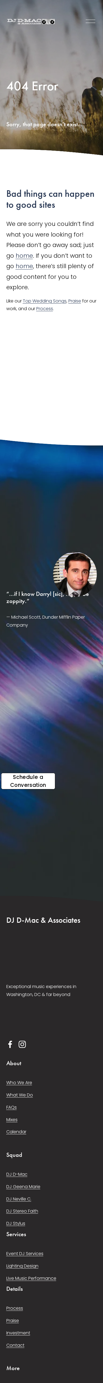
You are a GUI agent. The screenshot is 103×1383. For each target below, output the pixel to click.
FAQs (11, 1107)
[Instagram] (22, 1044)
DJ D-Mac (16, 1174)
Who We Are (19, 1082)
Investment (18, 1333)
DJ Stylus (15, 1223)
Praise (74, 301)
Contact (15, 1345)
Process (44, 308)
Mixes (12, 1120)
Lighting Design (22, 1266)
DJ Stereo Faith (22, 1211)
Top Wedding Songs (44, 301)
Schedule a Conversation (28, 781)
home (24, 256)
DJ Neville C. (18, 1199)
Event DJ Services (24, 1253)
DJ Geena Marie (23, 1186)
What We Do (19, 1095)
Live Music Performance (31, 1278)
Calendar (16, 1132)
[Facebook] (10, 1044)
